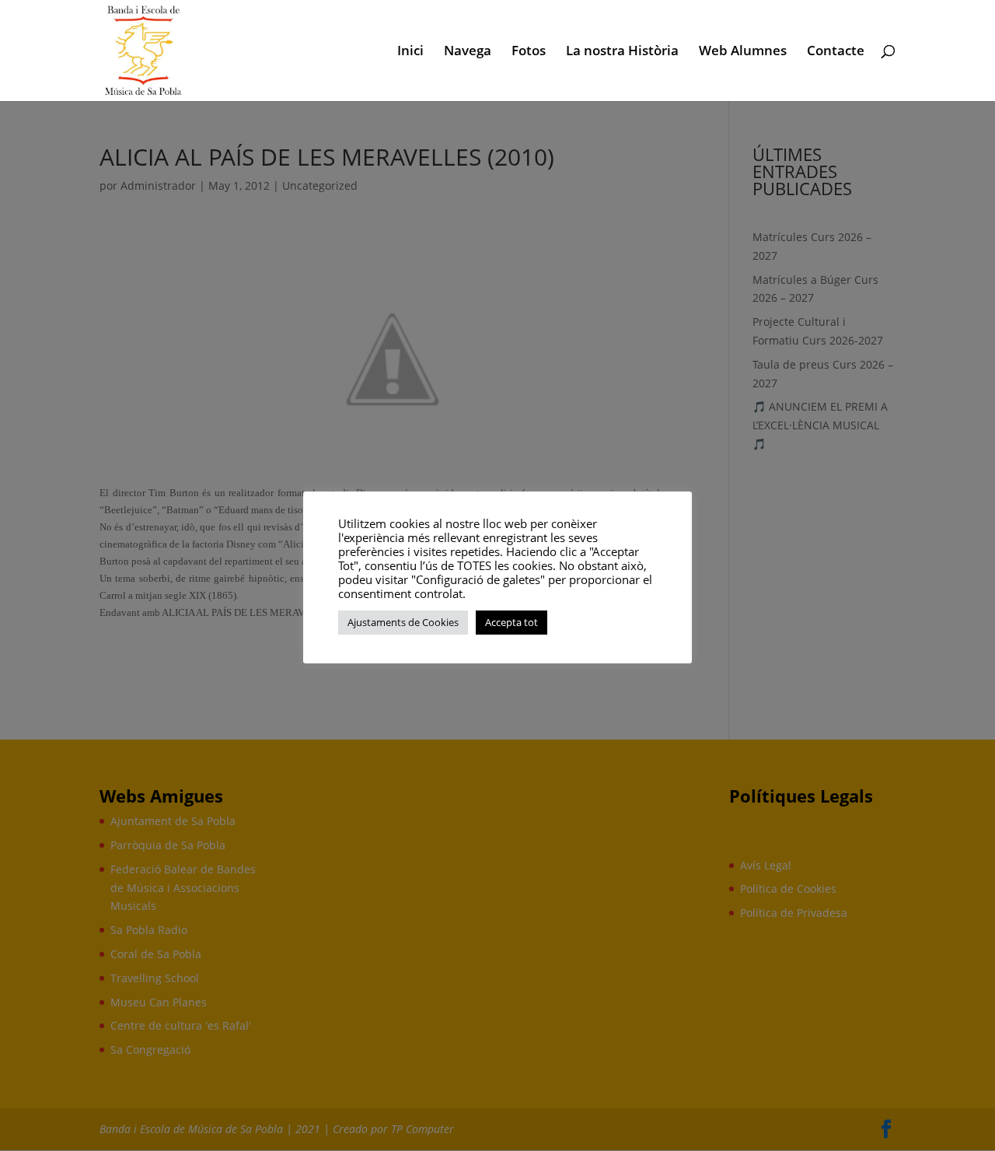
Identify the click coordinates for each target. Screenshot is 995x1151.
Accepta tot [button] (511, 622)
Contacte (835, 52)
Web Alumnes (743, 52)
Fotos (528, 52)
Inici (410, 52)
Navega (467, 52)
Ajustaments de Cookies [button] (403, 622)
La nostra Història (622, 52)
